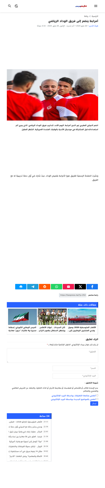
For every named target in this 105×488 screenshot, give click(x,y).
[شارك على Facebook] (92, 286)
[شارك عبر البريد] (68, 286)
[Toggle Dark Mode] (16, 6)
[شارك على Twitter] (80, 286)
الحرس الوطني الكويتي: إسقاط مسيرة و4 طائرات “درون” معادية (22, 329)
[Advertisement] (52, 48)
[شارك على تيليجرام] (33, 286)
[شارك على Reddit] (45, 286)
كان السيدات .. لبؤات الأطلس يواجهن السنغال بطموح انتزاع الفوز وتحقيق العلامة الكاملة (52, 330)
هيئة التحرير (93, 26)
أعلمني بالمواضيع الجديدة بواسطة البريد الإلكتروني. (73, 399)
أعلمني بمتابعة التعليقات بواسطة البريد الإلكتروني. (73, 396)
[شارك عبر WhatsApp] (57, 286)
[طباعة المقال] (21, 286)
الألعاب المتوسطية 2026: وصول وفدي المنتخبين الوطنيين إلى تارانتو (82, 330)
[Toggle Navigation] (96, 6)
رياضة (86, 16)
